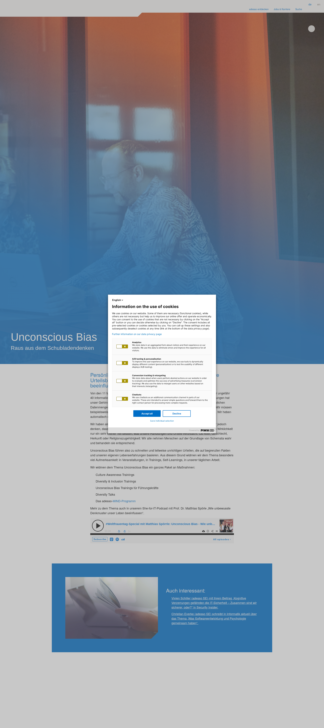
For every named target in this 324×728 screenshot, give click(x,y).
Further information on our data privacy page (137, 334)
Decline (176, 413)
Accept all (147, 413)
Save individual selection (162, 421)
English (116, 300)
